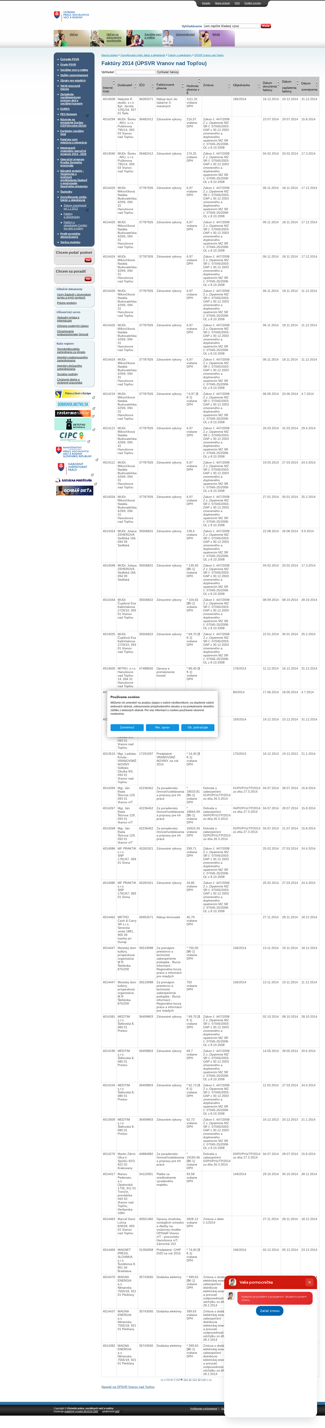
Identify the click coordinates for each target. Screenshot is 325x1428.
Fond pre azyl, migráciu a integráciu (73, 141)
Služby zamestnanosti (74, 75)
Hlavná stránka (109, 55)
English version (253, 3)
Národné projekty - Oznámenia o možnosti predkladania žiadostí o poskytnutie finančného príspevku (74, 178)
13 (199, 1379)
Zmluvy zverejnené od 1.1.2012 (75, 207)
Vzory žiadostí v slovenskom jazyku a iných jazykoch (74, 296)
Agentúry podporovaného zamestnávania (72, 359)
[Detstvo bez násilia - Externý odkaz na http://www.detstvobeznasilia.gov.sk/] (74, 429)
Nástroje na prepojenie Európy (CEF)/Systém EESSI (73, 122)
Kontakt (206, 3)
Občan (74, 34)
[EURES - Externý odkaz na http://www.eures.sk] (75, 397)
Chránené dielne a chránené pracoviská (69, 381)
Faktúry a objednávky (72, 215)
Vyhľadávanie (192, 26)
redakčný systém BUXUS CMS (81, 1411)
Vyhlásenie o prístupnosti (203, 1408)
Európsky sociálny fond (72, 133)
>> (210, 1379)
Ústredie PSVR (69, 59)
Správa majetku (70, 242)
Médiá (216, 34)
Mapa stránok (222, 3)
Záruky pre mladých (73, 80)
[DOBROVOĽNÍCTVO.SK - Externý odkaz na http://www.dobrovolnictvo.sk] (74, 408)
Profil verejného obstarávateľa (70, 235)
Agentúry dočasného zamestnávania (69, 367)
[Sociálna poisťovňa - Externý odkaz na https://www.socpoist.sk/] (75, 483)
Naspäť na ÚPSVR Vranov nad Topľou (128, 1387)
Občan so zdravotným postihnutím (114, 37)
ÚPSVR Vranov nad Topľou (209, 55)
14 (203, 1379)
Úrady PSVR (68, 64)
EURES (65, 109)
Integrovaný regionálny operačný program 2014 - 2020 (73, 151)
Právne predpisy (67, 303)
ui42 (117, 1411)
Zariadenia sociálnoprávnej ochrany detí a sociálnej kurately (71, 99)
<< (162, 1379)
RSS (237, 3)
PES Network (68, 114)
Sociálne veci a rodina (153, 36)
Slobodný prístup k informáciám (68, 319)
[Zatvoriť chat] (310, 1282)
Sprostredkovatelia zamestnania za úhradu (71, 350)
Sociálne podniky (67, 374)
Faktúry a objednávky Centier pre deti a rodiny (75, 225)
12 (194, 1379)
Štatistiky (66, 191)
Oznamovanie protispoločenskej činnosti (72, 333)
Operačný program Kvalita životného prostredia (72, 162)
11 (190, 1379)
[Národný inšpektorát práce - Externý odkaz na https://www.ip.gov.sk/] (75, 474)
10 (185, 1379)
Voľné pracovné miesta (70, 87)
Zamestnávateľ (185, 34)
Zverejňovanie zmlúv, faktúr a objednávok (73, 199)
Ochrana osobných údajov (73, 326)
